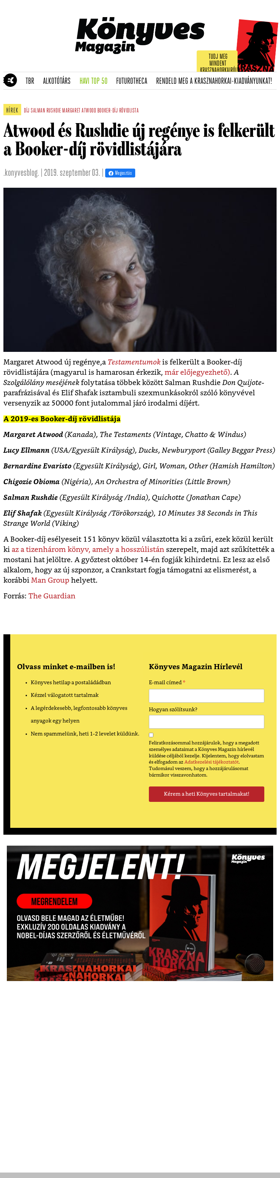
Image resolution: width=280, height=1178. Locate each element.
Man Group (50, 580)
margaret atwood (79, 111)
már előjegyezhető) (197, 372)
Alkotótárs (59, 81)
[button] (7, 81)
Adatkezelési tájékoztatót (211, 762)
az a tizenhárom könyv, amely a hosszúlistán (88, 549)
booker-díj (107, 111)
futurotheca (134, 81)
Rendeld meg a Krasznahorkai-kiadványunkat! (216, 81)
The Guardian (51, 596)
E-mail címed (167, 683)
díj (27, 111)
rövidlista (129, 111)
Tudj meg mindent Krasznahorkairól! (219, 63)
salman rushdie (46, 111)
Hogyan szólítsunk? (173, 709)
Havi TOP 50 (96, 81)
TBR (32, 81)
